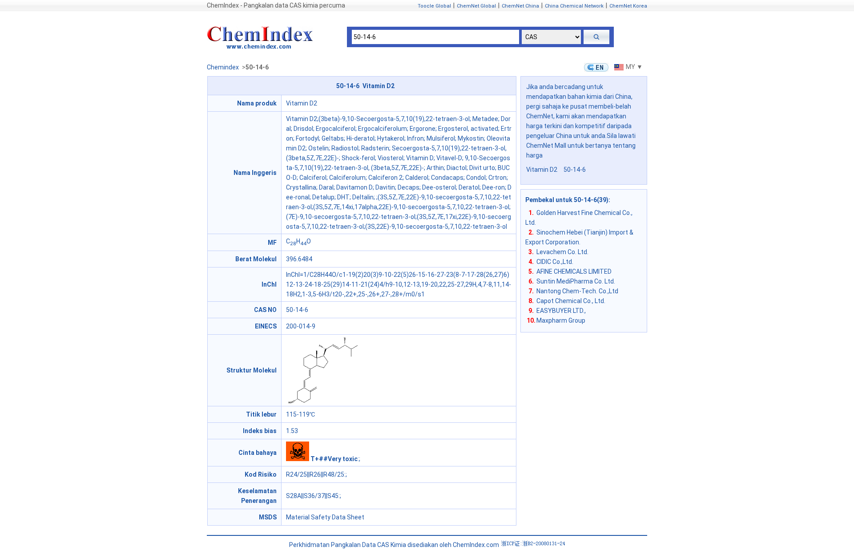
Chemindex (223, 67)
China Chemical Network (574, 6)
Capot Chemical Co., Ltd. (570, 300)
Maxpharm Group (560, 320)
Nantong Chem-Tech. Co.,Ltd (577, 291)
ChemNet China (520, 6)
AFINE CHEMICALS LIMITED (574, 271)
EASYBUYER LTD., (561, 310)
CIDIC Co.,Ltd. (554, 261)
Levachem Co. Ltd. (562, 251)
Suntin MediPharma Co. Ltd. (575, 281)
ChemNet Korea (628, 6)
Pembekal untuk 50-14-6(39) (566, 199)
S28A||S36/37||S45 (312, 495)
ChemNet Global (476, 6)
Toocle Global (434, 6)
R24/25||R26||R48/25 (315, 474)
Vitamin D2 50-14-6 (556, 169)
